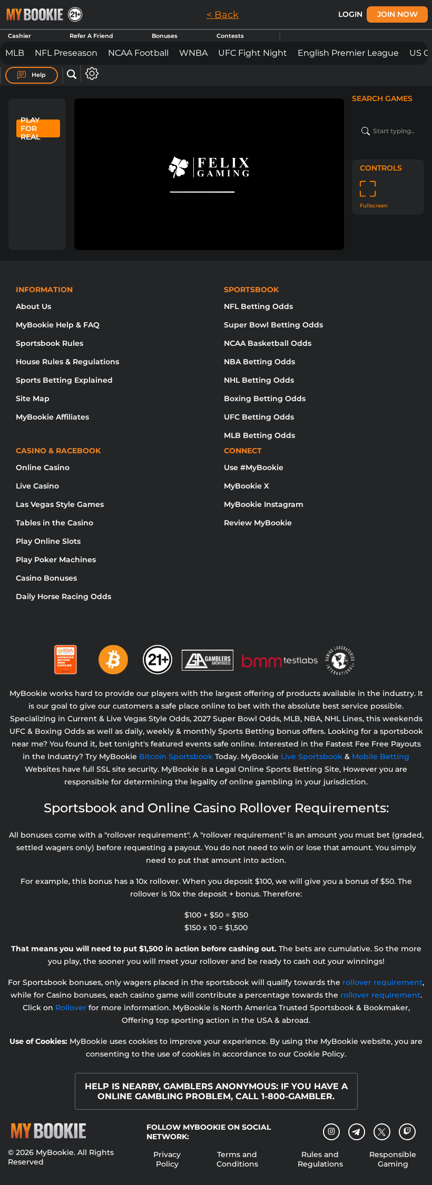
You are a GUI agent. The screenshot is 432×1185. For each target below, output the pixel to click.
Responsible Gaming (392, 1159)
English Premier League (348, 53)
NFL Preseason (66, 53)
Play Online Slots (48, 541)
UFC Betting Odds (259, 417)
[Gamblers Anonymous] (208, 655)
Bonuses (165, 35)
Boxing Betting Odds (265, 398)
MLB (14, 53)
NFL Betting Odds (258, 306)
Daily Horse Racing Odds (63, 596)
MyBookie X (246, 486)
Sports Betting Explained (64, 380)
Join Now (397, 14)
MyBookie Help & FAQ (58, 325)
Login (350, 14)
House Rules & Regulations (67, 361)
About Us (33, 306)
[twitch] (407, 1132)
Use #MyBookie (253, 467)
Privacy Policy (167, 1159)
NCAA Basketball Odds (267, 343)
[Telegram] (356, 1132)
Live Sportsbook (311, 756)
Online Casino (43, 467)
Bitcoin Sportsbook (176, 756)
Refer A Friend (91, 35)
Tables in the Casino (54, 522)
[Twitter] (381, 1132)
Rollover (70, 1007)
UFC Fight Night (252, 53)
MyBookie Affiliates (52, 417)
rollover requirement (382, 982)
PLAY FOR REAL (30, 128)
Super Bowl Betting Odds (273, 325)
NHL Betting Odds (259, 380)
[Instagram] (331, 1132)
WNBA (193, 53)
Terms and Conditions (237, 1159)
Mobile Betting (380, 756)
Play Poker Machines (56, 559)
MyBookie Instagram (263, 504)
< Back (223, 15)
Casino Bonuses (46, 578)
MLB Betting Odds (259, 435)
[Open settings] (90, 73)
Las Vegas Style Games (60, 504)
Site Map (33, 398)
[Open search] (71, 74)
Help (38, 74)
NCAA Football (138, 53)
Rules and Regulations (320, 1159)
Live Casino (37, 486)
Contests (230, 35)
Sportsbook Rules (49, 343)
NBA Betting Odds (259, 361)
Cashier (19, 35)
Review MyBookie (258, 522)
